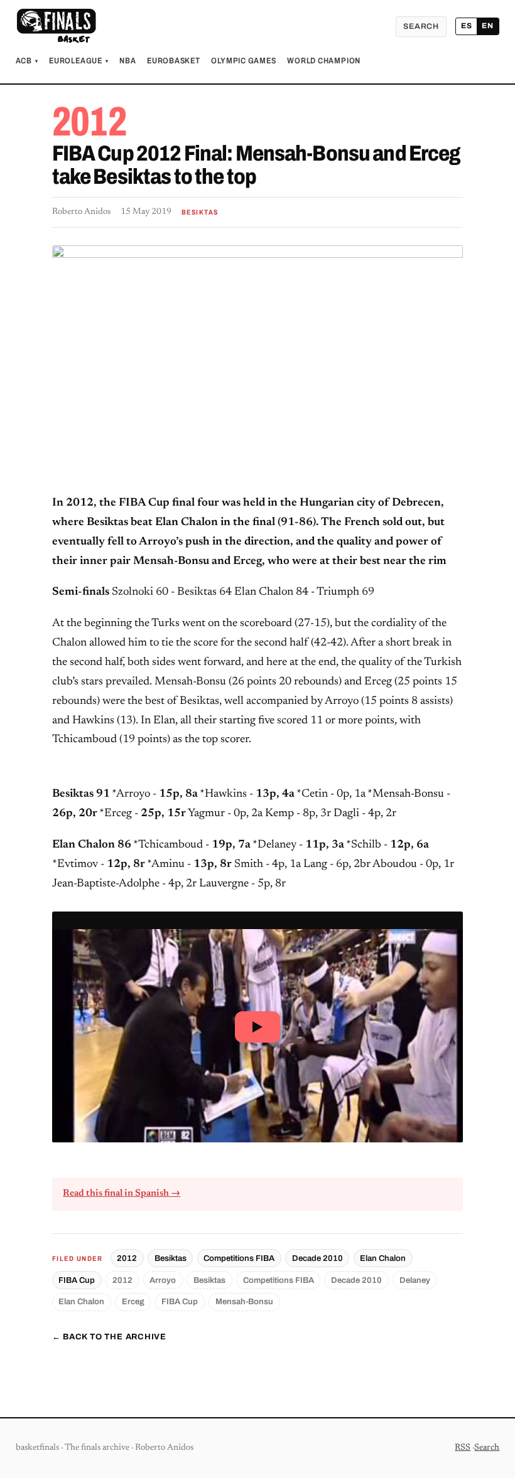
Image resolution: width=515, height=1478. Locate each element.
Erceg (133, 1301)
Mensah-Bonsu (244, 1301)
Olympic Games (243, 60)
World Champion (323, 60)
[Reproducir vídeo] (258, 1027)
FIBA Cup (76, 1280)
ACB (27, 60)
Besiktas (170, 1258)
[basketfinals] (56, 26)
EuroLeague (78, 60)
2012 (127, 1258)
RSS (462, 1447)
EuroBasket (173, 60)
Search (421, 26)
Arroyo (162, 1280)
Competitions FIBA (238, 1258)
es (466, 25)
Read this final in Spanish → (121, 1193)
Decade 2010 (317, 1258)
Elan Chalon (383, 1258)
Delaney (414, 1280)
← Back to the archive (109, 1336)
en (488, 25)
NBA (127, 60)
